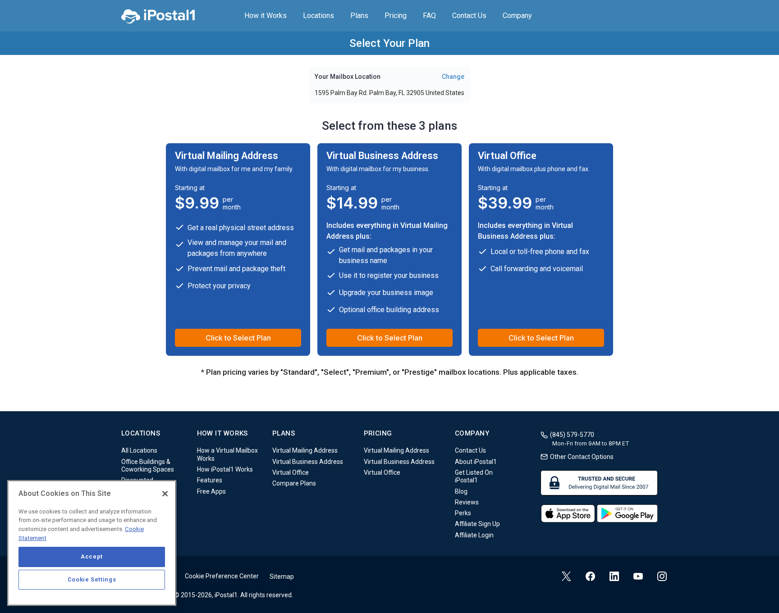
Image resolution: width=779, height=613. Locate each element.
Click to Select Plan (238, 337)
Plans (359, 15)
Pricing (396, 15)
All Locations (139, 450)
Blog (461, 491)
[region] (91, 543)
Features (209, 480)
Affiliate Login (474, 535)
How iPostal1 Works (225, 469)
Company (517, 15)
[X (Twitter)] (566, 576)
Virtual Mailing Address (305, 450)
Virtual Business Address (307, 461)
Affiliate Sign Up (477, 524)
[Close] (165, 494)
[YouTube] (638, 577)
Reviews (467, 502)
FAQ (429, 15)
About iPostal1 (476, 461)
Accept (92, 556)
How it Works (265, 15)
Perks (463, 513)
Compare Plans (294, 483)
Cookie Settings (92, 579)
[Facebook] (590, 576)
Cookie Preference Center (222, 576)
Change (453, 76)
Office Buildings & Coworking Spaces (147, 465)
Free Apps (211, 491)
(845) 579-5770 (572, 434)
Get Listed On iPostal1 (474, 476)
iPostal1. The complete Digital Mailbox (158, 16)
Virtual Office (290, 472)
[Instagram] (662, 576)
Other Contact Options (582, 456)
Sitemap (282, 576)
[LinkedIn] (614, 576)
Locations (318, 15)
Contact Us (469, 15)
